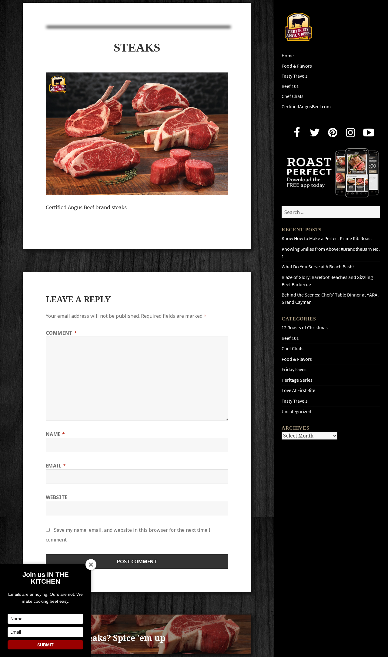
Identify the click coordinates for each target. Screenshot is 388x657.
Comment (61, 333)
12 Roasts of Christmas (305, 327)
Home (288, 55)
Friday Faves (294, 369)
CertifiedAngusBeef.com (306, 106)
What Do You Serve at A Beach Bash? (318, 266)
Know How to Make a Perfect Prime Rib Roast (327, 238)
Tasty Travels (295, 76)
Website (57, 497)
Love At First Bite (298, 390)
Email (56, 465)
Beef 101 (290, 86)
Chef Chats (292, 96)
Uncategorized (296, 411)
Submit (45, 644)
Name (55, 434)
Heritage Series (297, 380)
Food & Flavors (297, 66)
